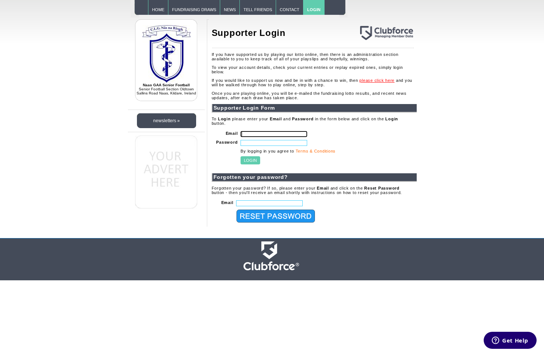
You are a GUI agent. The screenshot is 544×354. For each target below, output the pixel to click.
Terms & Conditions (316, 151)
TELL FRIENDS (258, 9)
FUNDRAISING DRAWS (194, 9)
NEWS (230, 9)
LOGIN (313, 9)
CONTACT (289, 9)
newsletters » (166, 120)
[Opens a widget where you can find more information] (510, 341)
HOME (158, 9)
